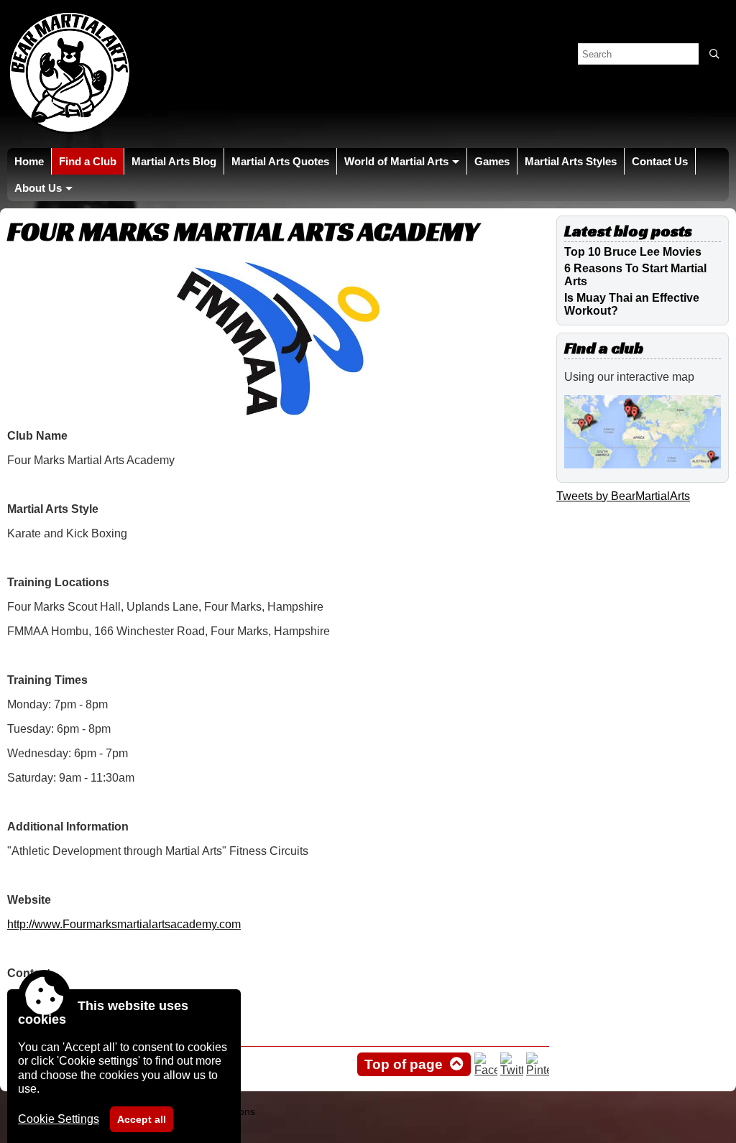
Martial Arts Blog (174, 161)
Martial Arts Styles (571, 161)
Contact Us (660, 161)
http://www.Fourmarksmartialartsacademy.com (124, 924)
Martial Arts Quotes (280, 161)
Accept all (141, 1119)
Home (29, 161)
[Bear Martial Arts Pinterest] (537, 1070)
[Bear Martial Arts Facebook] (485, 1070)
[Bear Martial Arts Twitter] (511, 1070)
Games (492, 161)
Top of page (403, 1064)
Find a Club (87, 161)
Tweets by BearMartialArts (623, 496)
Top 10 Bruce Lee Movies (633, 252)
